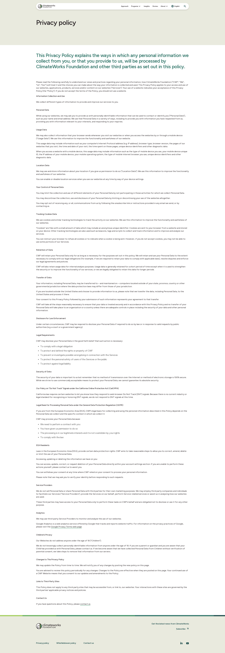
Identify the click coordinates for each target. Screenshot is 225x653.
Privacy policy (42, 643)
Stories (155, 6)
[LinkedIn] (181, 643)
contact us (85, 604)
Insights (147, 6)
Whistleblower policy (66, 643)
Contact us (88, 643)
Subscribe (181, 629)
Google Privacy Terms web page (66, 526)
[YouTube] (187, 644)
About (163, 6)
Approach (124, 6)
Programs (134, 6)
